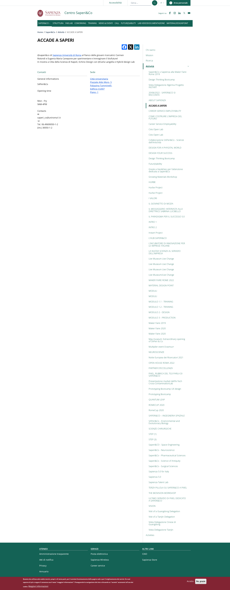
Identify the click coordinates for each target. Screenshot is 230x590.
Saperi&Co (50, 32)
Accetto (190, 581)
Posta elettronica (99, 553)
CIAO (144, 553)
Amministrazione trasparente (54, 553)
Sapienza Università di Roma (67, 55)
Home (40, 32)
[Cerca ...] (154, 3)
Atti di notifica (46, 559)
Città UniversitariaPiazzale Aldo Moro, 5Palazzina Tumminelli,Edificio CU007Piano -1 (101, 85)
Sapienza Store (149, 559)
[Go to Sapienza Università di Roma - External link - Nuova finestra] (50, 13)
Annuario (44, 571)
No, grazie (200, 581)
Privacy (42, 565)
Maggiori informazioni (38, 586)
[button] (163, 3)
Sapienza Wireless (100, 559)
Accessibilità (115, 2)
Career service (98, 565)
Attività (61, 32)
